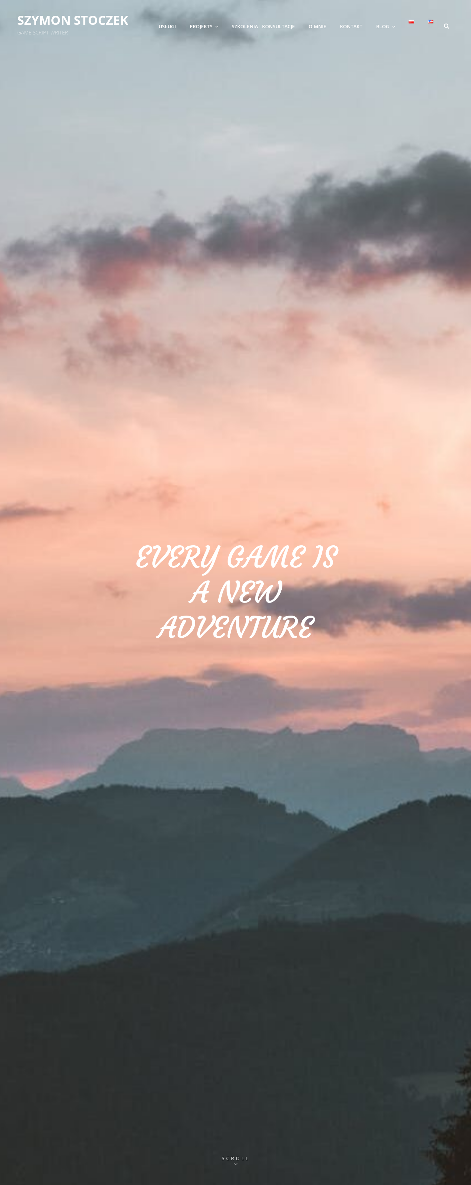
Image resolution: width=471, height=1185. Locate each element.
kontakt (351, 26)
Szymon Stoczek (72, 20)
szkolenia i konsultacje (263, 26)
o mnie (317, 26)
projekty (201, 26)
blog (382, 26)
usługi (167, 26)
